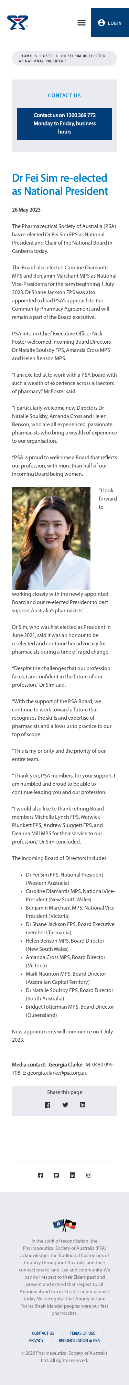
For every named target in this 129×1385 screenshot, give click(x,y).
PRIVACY (36, 1341)
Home (26, 56)
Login (115, 24)
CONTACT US (43, 1334)
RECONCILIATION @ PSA (79, 1341)
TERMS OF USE (82, 1334)
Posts (47, 56)
